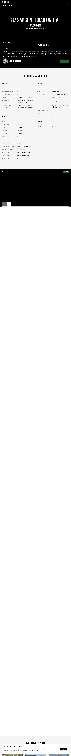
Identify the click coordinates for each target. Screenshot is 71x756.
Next (9, 204)
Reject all (47, 749)
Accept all (63, 749)
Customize (55, 749)
